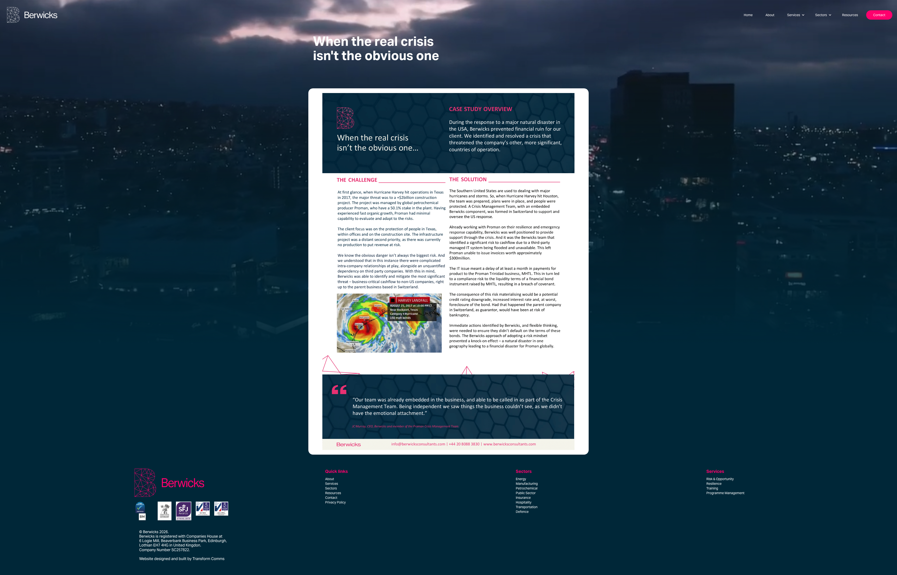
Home (748, 15)
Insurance (523, 498)
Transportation (526, 507)
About (769, 15)
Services (331, 484)
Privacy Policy (335, 502)
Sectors (331, 488)
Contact (879, 15)
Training (712, 488)
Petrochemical (526, 488)
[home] (31, 15)
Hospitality (523, 502)
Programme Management (725, 493)
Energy (521, 479)
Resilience (714, 484)
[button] (796, 15)
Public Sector (526, 493)
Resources (850, 15)
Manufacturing (527, 484)
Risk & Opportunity (720, 479)
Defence (522, 512)
